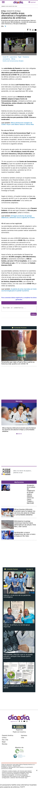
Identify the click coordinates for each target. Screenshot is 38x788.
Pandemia (26, 57)
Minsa (13, 59)
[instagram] (26, 720)
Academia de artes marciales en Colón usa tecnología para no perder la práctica (19, 290)
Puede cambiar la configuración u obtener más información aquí (16, 775)
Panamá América (7, 734)
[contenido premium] (19, 725)
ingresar (33, 2)
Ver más (28, 567)
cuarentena (13, 57)
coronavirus (6, 59)
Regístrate (19, 728)
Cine (22, 736)
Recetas (4, 742)
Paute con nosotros (19, 730)
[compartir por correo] (35, 30)
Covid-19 (5, 57)
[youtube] (24, 720)
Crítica (4, 736)
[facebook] (19, 720)
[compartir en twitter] (30, 30)
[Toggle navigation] (3, 2)
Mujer (4, 740)
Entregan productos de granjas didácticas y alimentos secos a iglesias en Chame (18, 216)
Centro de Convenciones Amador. (13, 61)
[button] (4, 418)
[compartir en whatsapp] (33, 30)
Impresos (24, 734)
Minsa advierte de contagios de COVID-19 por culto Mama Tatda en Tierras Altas (17, 123)
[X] (21, 720)
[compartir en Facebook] (28, 30)
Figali (19, 57)
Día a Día (5, 738)
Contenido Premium (20, 328)
